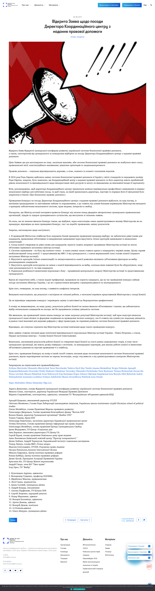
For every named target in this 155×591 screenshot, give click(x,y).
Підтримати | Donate (132, 5)
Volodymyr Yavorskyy (65, 371)
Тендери (64, 558)
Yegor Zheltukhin (17, 382)
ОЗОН (85, 548)
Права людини (77, 37)
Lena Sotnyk (97, 376)
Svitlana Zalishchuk (52, 376)
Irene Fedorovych (50, 374)
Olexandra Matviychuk (38, 368)
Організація (65, 545)
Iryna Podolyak (83, 376)
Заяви (107, 548)
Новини (108, 545)
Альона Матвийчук (101, 368)
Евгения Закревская (98, 374)
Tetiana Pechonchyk (123, 371)
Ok (71, 589)
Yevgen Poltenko (119, 368)
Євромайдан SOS (90, 558)
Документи (65, 555)
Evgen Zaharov (81, 374)
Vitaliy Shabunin (47, 371)
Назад (13, 520)
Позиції (108, 552)
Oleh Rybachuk (128, 374)
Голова (63, 548)
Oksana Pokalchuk (32, 374)
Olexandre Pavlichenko (87, 371)
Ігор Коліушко (66, 374)
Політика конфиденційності (79, 589)
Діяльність (38, 5)
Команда (64, 552)
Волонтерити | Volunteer (109, 5)
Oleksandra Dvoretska (28, 371)
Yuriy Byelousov (105, 371)
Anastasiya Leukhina (32, 376)
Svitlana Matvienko (18, 368)
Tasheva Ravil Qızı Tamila (79, 368)
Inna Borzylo (115, 374)
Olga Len (47, 382)
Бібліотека (109, 555)
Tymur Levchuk (16, 374)
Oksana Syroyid (69, 376)
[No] (153, 587)
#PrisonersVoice (89, 545)
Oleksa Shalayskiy (34, 382)
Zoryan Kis (138, 371)
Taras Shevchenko (58, 368)
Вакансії (63, 562)
